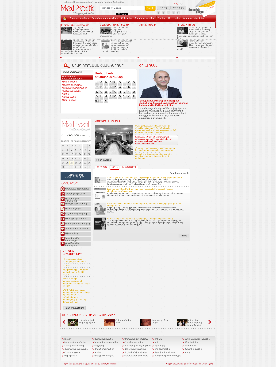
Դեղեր (161, 18)
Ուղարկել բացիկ (193, 349)
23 (89, 158)
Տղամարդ (129, 166)
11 (67, 154)
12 (71, 154)
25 (67, 163)
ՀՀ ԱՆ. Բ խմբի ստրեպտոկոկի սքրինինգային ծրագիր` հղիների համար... (141, 218)
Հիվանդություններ (144, 18)
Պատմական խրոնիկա (77, 228)
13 (76, 154)
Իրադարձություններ (75, 342)
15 (85, 154)
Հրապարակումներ (193, 18)
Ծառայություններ (79, 18)
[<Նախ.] (62, 135)
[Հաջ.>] (90, 135)
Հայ (176, 4)
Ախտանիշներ (69, 82)
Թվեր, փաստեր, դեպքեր (78, 223)
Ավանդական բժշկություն (72, 199)
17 (63, 158)
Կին (115, 167)
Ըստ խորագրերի (179, 173)
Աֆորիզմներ (72, 233)
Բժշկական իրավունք (76, 213)
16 (89, 154)
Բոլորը (183, 235)
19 (71, 158)
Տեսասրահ (76, 24)
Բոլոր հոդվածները (74, 308)
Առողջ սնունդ (69, 100)
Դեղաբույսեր (69, 97)
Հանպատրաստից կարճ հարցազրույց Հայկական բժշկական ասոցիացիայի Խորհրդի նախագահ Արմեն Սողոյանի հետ (163, 103)
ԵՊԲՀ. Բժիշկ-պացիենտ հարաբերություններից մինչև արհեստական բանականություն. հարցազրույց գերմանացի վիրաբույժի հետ (195, 33)
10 (63, 154)
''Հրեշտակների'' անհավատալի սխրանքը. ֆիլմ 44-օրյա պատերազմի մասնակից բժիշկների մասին (195, 45)
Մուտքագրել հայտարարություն (76, 176)
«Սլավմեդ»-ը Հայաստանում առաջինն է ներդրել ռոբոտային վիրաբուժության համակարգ (153, 156)
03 (169, 18)
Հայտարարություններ (76, 349)
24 (63, 163)
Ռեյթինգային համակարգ (72, 244)
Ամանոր (66, 266)
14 (80, 154)
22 (85, 158)
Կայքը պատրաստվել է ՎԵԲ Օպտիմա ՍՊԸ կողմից (189, 364)
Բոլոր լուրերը (103, 160)
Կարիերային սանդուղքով (72, 239)
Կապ (87, 24)
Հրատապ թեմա (72, 352)
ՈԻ (124, 96)
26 (71, 163)
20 (76, 158)
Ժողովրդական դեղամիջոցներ (87, 321)
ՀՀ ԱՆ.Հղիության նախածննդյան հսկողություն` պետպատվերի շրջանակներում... (145, 178)
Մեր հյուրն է (70, 356)
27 (63, 145)
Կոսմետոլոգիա (73, 209)
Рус (181, 4)
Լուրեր (176, 18)
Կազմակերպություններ (105, 18)
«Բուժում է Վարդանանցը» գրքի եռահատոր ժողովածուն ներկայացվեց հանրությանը (155, 149)
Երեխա (102, 166)
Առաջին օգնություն (72, 85)
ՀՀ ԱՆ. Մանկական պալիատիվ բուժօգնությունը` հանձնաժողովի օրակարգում (114, 32)
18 (67, 158)
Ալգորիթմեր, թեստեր (76, 218)
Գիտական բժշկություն (77, 189)
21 (80, 158)
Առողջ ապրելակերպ (76, 204)
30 (76, 145)
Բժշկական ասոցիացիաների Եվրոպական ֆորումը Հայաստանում (83, 31)
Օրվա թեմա (148, 65)
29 (71, 145)
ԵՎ (97, 101)
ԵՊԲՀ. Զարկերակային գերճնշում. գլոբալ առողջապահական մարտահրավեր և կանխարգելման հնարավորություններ (116, 46)
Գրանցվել (178, 8)
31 (80, 145)
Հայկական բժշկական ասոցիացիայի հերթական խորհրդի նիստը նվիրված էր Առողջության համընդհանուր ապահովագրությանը (153, 140)
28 (67, 145)
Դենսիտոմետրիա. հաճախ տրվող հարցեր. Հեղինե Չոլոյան (75, 272)
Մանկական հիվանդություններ (72, 77)
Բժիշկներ (126, 18)
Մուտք (163, 8)
